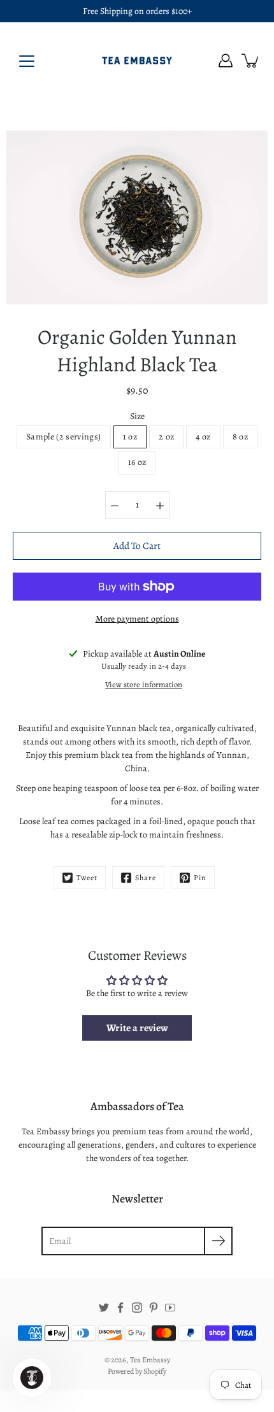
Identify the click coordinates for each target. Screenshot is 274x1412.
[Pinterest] (153, 1307)
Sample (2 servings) (63, 437)
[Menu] (27, 61)
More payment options (137, 619)
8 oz (240, 437)
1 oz (130, 437)
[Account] (225, 60)
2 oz (166, 437)
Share (145, 878)
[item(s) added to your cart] (251, 60)
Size (137, 416)
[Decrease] (114, 505)
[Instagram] (137, 1307)
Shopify (154, 1371)
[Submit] (218, 1241)
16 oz (137, 462)
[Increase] (159, 505)
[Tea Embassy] (137, 60)
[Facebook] (120, 1307)
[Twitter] (104, 1307)
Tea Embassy (150, 1360)
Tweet (86, 878)
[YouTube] (170, 1307)
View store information (143, 684)
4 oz (203, 437)
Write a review (137, 1028)
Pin (200, 878)
